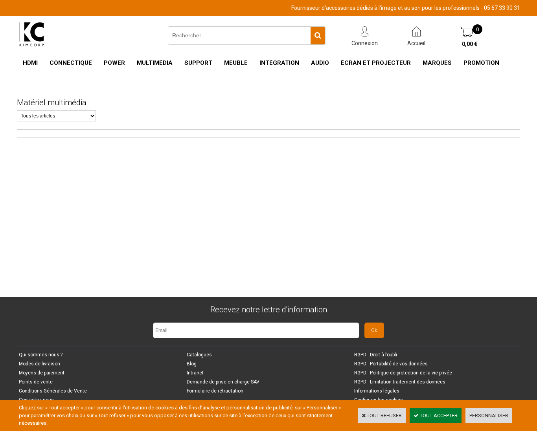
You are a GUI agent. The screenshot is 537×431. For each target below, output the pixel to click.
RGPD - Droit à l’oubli (375, 355)
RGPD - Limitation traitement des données (399, 382)
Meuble (236, 62)
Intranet (195, 373)
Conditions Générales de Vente (53, 391)
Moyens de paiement (41, 373)
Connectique (71, 62)
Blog (192, 364)
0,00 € (469, 44)
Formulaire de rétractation (215, 391)
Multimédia (155, 62)
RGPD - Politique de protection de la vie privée (403, 373)
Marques (437, 62)
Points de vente (36, 382)
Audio (320, 62)
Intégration (279, 62)
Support (198, 62)
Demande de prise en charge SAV (223, 382)
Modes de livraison (39, 364)
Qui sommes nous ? (41, 355)
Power (114, 62)
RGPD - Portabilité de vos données (391, 364)
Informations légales (376, 391)
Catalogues (199, 355)
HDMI (30, 62)
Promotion (481, 62)
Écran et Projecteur (376, 62)
